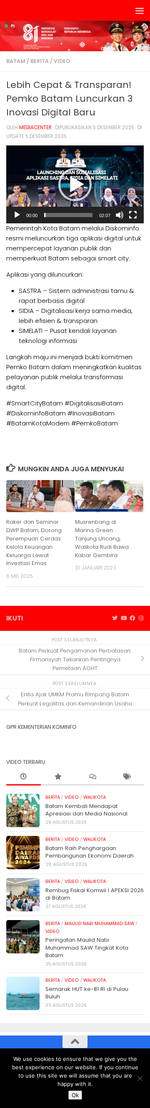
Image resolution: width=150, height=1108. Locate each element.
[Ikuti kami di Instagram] (141, 618)
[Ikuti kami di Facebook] (132, 618)
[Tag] (127, 777)
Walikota (94, 797)
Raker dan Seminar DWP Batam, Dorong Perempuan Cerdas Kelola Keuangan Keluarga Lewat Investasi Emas (34, 542)
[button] (75, 184)
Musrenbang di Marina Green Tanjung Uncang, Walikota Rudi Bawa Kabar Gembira (102, 538)
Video (62, 61)
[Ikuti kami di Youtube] (123, 618)
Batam (15, 61)
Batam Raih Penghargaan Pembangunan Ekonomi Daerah (89, 852)
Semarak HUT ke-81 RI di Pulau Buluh (86, 992)
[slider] (68, 215)
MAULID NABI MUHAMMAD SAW (99, 923)
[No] (139, 1078)
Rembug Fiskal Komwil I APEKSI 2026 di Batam (94, 894)
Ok (75, 1095)
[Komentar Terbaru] (92, 777)
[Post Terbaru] (23, 777)
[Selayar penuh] (133, 215)
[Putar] (17, 215)
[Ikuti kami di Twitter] (115, 618)
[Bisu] (119, 215)
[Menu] (139, 10)
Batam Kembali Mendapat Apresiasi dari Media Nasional (86, 810)
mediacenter (35, 127)
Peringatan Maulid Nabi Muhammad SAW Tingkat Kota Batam (86, 947)
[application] (75, 184)
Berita (39, 61)
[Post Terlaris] (58, 777)
